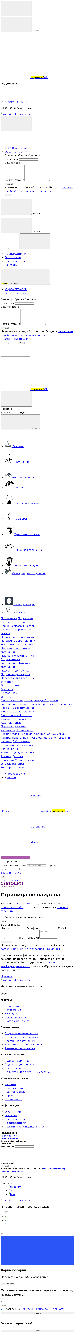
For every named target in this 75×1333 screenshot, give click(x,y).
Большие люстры (12, 625)
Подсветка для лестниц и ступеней (28, 1071)
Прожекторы (24, 730)
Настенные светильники (17, 644)
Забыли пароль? (12, 872)
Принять (6, 976)
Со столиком (9, 692)
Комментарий (29, 937)
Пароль (51, 865)
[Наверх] (15, 857)
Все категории (35, 428)
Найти (22, 343)
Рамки (15, 748)
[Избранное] (45, 373)
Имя (3, 928)
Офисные (7, 689)
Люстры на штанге (17, 1020)
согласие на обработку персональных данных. (31, 948)
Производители (15, 253)
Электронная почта (13, 865)
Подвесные (25, 618)
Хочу (3, 1283)
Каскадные (8, 622)
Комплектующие (30, 704)
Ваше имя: (11, 159)
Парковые (7, 726)
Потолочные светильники (18, 640)
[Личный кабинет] (15, 358)
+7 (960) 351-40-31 (16, 101)
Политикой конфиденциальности (42, 1308)
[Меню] (16, 8)
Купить (4, 921)
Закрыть (7, 195)
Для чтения (8, 696)
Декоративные (10, 685)
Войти (3, 877)
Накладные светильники (17, 655)
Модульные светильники (17, 711)
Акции (11, 777)
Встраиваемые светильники (23, 1044)
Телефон (32, 928)
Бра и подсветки (16, 1068)
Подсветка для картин (15, 674)
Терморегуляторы (13, 767)
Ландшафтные (22, 719)
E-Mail (62, 928)
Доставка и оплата (17, 261)
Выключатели (10, 745)
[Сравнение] (16, 373)
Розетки (6, 756)
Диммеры (26, 745)
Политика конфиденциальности (26, 1126)
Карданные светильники (17, 707)
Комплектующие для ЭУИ (18, 752)
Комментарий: (14, 179)
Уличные (6, 719)
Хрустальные (24, 622)
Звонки (5, 748)
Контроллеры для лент (16, 737)
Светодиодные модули (51, 733)
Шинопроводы (34, 700)
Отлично (37, 1330)
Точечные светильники (20, 1048)
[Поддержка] (16, 123)
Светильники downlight (16, 715)
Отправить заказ (6, 942)
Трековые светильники (57, 704)
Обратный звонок (16, 151)
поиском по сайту (12, 907)
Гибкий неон (21, 741)
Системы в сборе (12, 700)
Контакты (11, 264)
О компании (13, 257)
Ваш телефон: (14, 162)
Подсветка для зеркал (15, 670)
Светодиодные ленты (46, 737)
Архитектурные (11, 722)
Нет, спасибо (10, 1283)
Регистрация (9, 880)
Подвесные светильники (17, 636)
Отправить (8, 184)
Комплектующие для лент (18, 733)
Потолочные (9, 618)
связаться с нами (27, 903)
